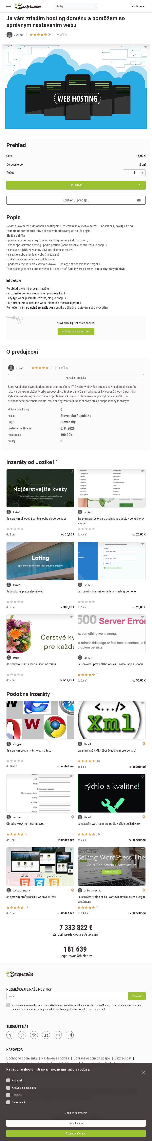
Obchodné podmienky (21, 1058)
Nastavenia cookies (55, 1058)
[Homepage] (27, 6)
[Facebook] (10, 1035)
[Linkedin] (46, 1035)
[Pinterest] (34, 1035)
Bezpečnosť (122, 1058)
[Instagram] (70, 1035)
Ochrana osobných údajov (91, 1058)
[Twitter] (22, 1035)
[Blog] (58, 1035)
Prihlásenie (138, 6)
